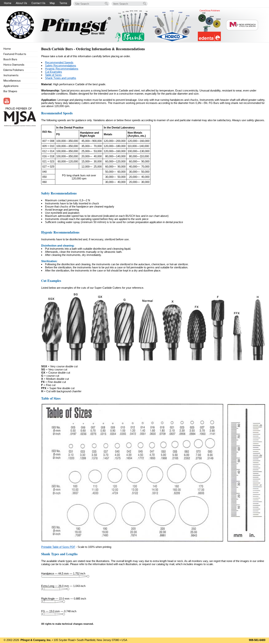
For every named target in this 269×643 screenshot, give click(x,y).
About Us (21, 3)
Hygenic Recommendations (61, 68)
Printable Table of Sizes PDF (58, 546)
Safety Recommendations (60, 65)
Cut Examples (53, 71)
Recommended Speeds (59, 62)
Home (7, 3)
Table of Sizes (53, 74)
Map (52, 3)
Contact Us (38, 3)
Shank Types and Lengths (60, 78)
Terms (63, 3)
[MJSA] (19, 125)
